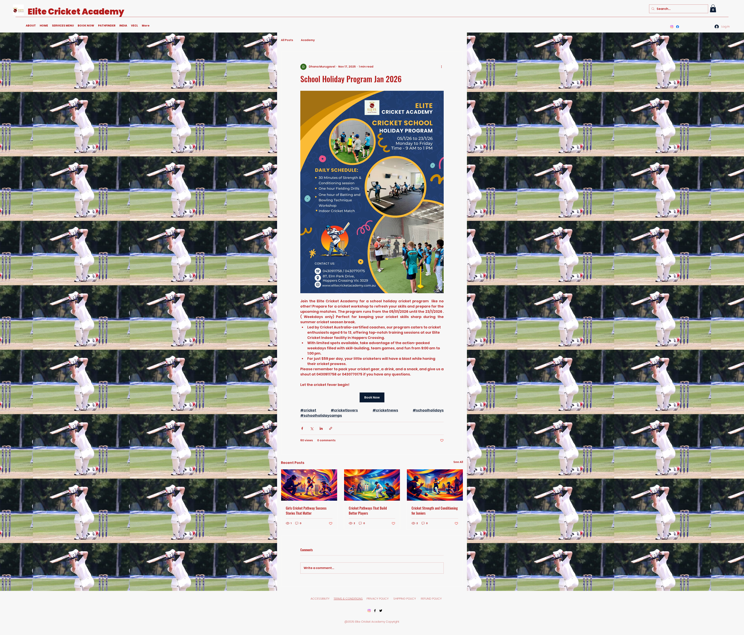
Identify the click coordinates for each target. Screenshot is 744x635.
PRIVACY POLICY (378, 598)
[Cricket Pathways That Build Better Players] (372, 485)
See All (458, 462)
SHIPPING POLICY (405, 598)
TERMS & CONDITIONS (348, 598)
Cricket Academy (86, 11)
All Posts (287, 40)
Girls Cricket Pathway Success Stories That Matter (306, 511)
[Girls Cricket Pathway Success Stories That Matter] (309, 485)
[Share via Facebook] (302, 428)
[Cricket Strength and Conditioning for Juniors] (435, 485)
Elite (38, 11)
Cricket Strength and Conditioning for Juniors (435, 511)
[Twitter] (381, 611)
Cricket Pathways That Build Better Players (368, 511)
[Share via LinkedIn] (321, 428)
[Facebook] (677, 27)
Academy (308, 40)
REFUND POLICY (431, 598)
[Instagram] (672, 27)
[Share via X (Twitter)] (311, 428)
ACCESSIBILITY (320, 598)
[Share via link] (330, 428)
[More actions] (441, 66)
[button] (713, 8)
